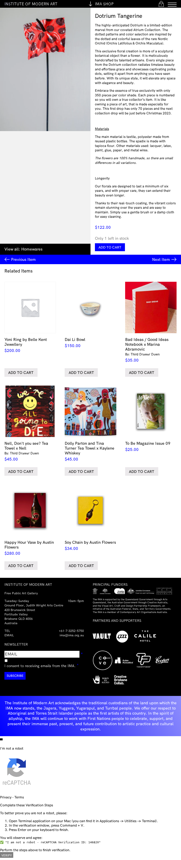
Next (161, 259)
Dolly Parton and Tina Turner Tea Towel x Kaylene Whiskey (89, 451)
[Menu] (172, 4)
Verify (6, 855)
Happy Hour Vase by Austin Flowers (29, 548)
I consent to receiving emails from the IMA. (41, 665)
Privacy (5, 797)
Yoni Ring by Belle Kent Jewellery (25, 345)
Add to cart (109, 247)
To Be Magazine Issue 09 (147, 446)
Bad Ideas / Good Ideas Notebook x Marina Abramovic (146, 350)
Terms (19, 797)
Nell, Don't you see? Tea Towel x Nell (26, 451)
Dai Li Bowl (75, 342)
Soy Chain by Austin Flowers (90, 545)
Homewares (31, 249)
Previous (23, 259)
